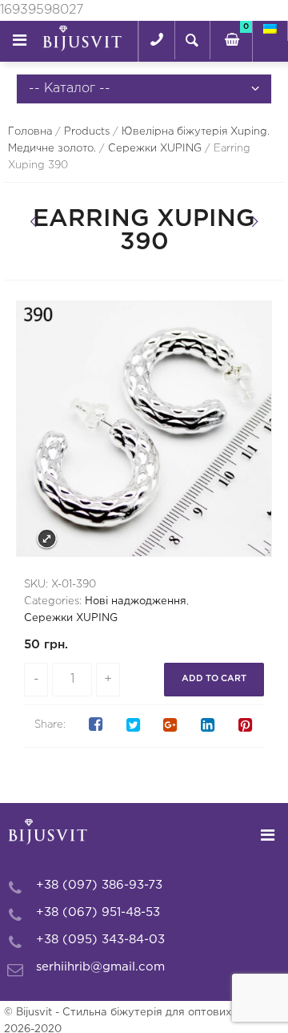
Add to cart (214, 679)
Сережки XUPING (155, 148)
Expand (47, 539)
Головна (30, 131)
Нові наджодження (135, 601)
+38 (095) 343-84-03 (100, 939)
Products (87, 131)
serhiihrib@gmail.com (100, 967)
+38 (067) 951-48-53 (98, 912)
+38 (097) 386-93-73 (99, 885)
